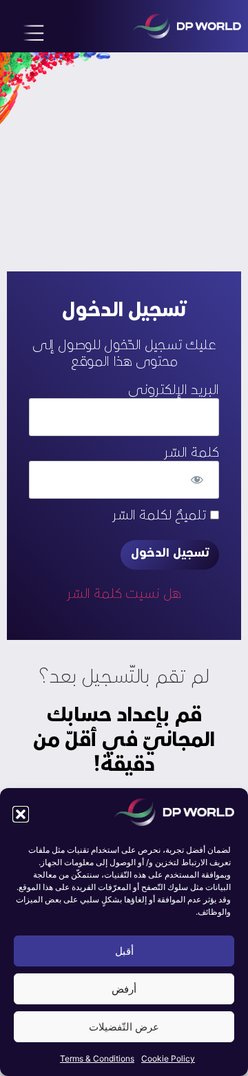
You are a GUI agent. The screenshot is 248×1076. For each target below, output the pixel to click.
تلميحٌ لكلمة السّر (161, 516)
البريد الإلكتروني (173, 390)
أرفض (124, 988)
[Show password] (196, 480)
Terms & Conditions (97, 1058)
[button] (21, 814)
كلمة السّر (191, 453)
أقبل (124, 951)
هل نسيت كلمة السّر (124, 594)
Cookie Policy (168, 1058)
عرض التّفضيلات (124, 1026)
